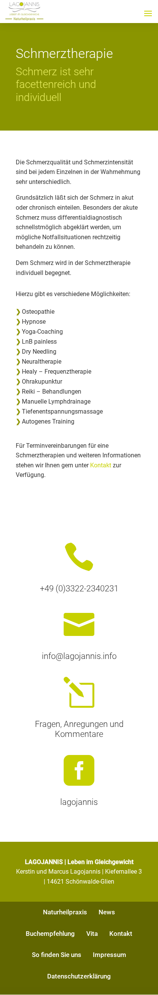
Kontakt (100, 465)
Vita (92, 933)
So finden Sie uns (56, 955)
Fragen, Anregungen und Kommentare (79, 729)
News (107, 912)
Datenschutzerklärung (79, 976)
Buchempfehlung (50, 933)
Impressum (109, 955)
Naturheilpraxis (65, 912)
